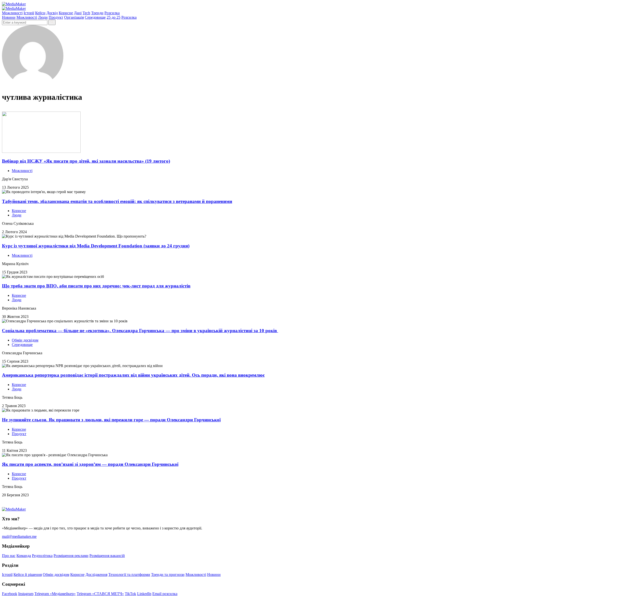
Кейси (40, 13)
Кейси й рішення (28, 574)
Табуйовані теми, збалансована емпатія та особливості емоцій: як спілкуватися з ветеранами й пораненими (117, 201)
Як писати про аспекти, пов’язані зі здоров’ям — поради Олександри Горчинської (90, 464)
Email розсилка (164, 594)
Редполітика (42, 556)
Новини (8, 17)
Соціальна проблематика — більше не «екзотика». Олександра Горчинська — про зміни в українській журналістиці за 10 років (140, 330)
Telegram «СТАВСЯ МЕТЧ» (100, 594)
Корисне (66, 13)
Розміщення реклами (71, 556)
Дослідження (96, 574)
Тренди (97, 13)
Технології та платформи (129, 574)
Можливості (12, 13)
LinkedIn (144, 594)
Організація (74, 17)
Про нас (8, 556)
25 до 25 (113, 17)
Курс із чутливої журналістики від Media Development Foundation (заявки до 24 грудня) (95, 245)
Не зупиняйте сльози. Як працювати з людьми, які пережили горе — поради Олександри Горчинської (111, 419)
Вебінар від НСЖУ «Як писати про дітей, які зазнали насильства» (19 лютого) (86, 161)
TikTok (130, 594)
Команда (23, 556)
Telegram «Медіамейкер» (55, 594)
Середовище (95, 17)
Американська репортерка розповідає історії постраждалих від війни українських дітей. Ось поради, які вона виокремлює (133, 375)
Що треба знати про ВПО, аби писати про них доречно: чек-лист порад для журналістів (96, 285)
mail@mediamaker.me (19, 536)
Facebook (9, 594)
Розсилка (112, 13)
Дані (78, 13)
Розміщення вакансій (107, 556)
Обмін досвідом (25, 340)
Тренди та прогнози (168, 574)
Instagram (25, 594)
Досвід (52, 13)
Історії (29, 13)
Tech (86, 13)
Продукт (56, 17)
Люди (43, 17)
